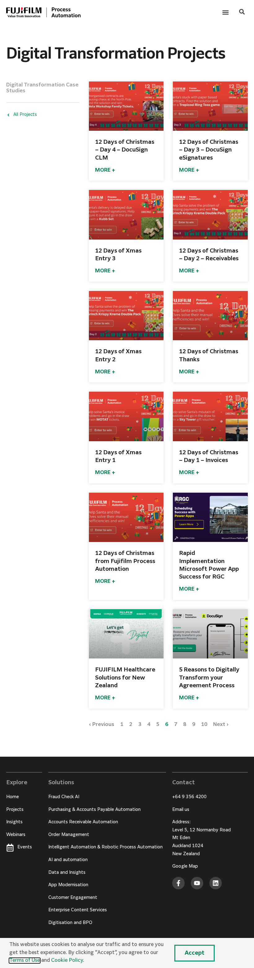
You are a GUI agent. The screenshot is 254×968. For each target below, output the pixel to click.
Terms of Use (24, 960)
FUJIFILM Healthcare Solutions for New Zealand (125, 677)
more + (105, 170)
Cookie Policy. (67, 960)
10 (204, 724)
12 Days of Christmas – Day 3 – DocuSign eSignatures (208, 150)
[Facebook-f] (178, 883)
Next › (221, 724)
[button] (225, 12)
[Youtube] (197, 883)
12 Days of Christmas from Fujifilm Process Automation (125, 561)
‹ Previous (101, 724)
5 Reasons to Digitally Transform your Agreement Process (209, 677)
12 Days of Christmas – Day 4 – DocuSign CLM (124, 150)
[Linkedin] (215, 883)
